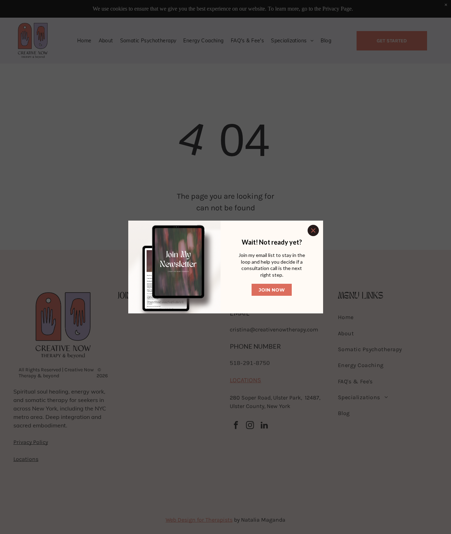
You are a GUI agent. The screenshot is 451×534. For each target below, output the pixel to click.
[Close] (313, 230)
